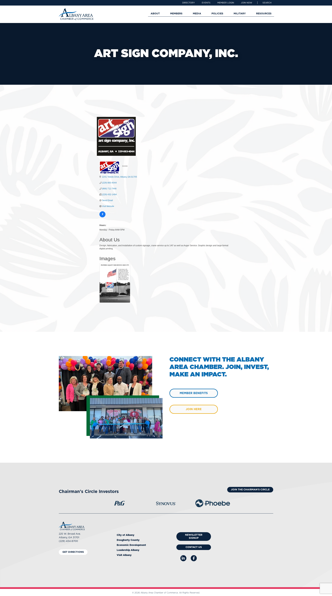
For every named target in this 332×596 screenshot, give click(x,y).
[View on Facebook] (102, 216)
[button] (267, 3)
